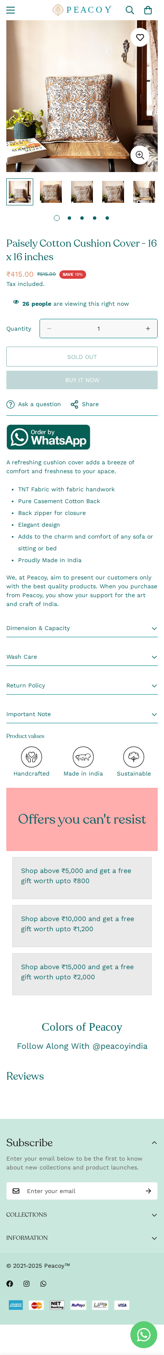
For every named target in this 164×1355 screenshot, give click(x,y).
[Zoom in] (139, 154)
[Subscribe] (148, 1191)
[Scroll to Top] (148, 1310)
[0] (148, 10)
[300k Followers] (9, 1283)
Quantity (18, 328)
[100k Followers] (26, 1283)
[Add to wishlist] (139, 37)
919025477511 (48, 437)
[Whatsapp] (43, 1283)
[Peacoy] (82, 10)
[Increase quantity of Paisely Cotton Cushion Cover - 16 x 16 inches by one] (148, 328)
